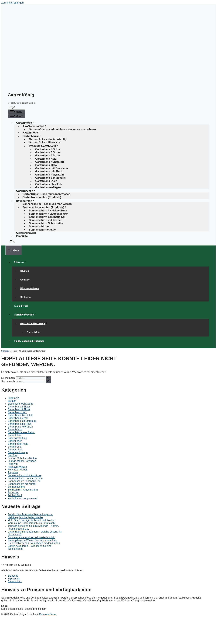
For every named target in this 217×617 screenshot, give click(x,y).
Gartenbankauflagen (48, 187)
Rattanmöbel (31, 132)
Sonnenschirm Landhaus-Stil (24, 481)
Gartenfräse (33, 332)
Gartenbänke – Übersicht (44, 142)
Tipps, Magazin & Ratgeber (29, 341)
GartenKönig (21, 94)
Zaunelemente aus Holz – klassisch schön (31, 537)
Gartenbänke (15, 429)
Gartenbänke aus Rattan (21, 432)
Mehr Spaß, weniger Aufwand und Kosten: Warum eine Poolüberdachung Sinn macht (31, 521)
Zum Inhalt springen (12, 2)
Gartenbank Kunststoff (20, 415)
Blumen (24, 271)
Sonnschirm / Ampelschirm (23, 489)
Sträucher (25, 297)
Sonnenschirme (16, 486)
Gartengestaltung (17, 438)
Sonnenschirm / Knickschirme (24, 475)
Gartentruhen (15, 449)
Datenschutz (15, 581)
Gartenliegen (15, 441)
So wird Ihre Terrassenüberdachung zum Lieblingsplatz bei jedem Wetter (30, 516)
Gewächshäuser (26, 232)
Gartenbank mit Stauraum (22, 421)
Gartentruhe (14, 446)
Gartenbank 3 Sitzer (19, 409)
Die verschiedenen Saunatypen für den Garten (34, 543)
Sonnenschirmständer (43, 229)
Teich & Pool (21, 306)
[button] (12, 107)
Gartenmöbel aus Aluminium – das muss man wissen (62, 129)
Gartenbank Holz (17, 412)
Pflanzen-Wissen (29, 288)
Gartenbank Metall (18, 418)
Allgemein (13, 398)
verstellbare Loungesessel (22, 498)
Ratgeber (13, 472)
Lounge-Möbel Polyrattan (22, 461)
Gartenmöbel (24, 122)
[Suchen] (48, 378)
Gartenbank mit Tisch (19, 423)
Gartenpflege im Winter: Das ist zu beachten (32, 540)
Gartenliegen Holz (18, 443)
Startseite (5, 351)
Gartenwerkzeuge (24, 314)
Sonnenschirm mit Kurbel (22, 484)
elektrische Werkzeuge (32, 323)
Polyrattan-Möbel (17, 469)
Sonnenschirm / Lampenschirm (25, 478)
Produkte (22, 236)
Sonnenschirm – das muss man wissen (47, 203)
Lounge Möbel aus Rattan (22, 458)
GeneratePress (47, 614)
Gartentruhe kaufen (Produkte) (42, 197)
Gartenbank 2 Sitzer (19, 406)
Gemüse (25, 279)
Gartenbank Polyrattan (20, 426)
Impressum (14, 578)
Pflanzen (19, 262)
